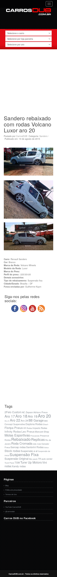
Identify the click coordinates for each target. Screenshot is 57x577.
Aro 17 (10, 416)
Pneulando (35, 435)
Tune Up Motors (31, 462)
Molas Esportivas (17, 435)
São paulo (33, 459)
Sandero (43, 136)
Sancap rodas (18, 447)
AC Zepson (27, 412)
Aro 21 (7, 421)
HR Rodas (27, 428)
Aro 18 (21, 416)
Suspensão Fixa (24, 454)
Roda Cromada (21, 443)
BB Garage (36, 420)
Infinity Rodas (13, 431)
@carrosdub (10, 511)
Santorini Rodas (35, 447)
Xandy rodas (19, 466)
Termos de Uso (11, 494)
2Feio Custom (13, 412)
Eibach (45, 424)
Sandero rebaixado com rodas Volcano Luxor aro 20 (27, 124)
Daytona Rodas (34, 424)
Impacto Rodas (40, 428)
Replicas (38, 439)
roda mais (37, 443)
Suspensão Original (16, 459)
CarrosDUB (21, 136)
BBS (46, 420)
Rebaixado (21, 439)
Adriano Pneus (40, 412)
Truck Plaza (9, 462)
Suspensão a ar (29, 451)
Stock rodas (12, 451)
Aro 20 (44, 415)
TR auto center (45, 458)
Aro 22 (15, 420)
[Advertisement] (28, 81)
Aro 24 (24, 420)
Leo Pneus (28, 431)
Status (46, 447)
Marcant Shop (42, 431)
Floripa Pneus (14, 428)
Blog (7, 485)
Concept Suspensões (15, 424)
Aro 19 (32, 416)
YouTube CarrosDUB (13, 507)
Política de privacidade (13, 490)
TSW (17, 462)
